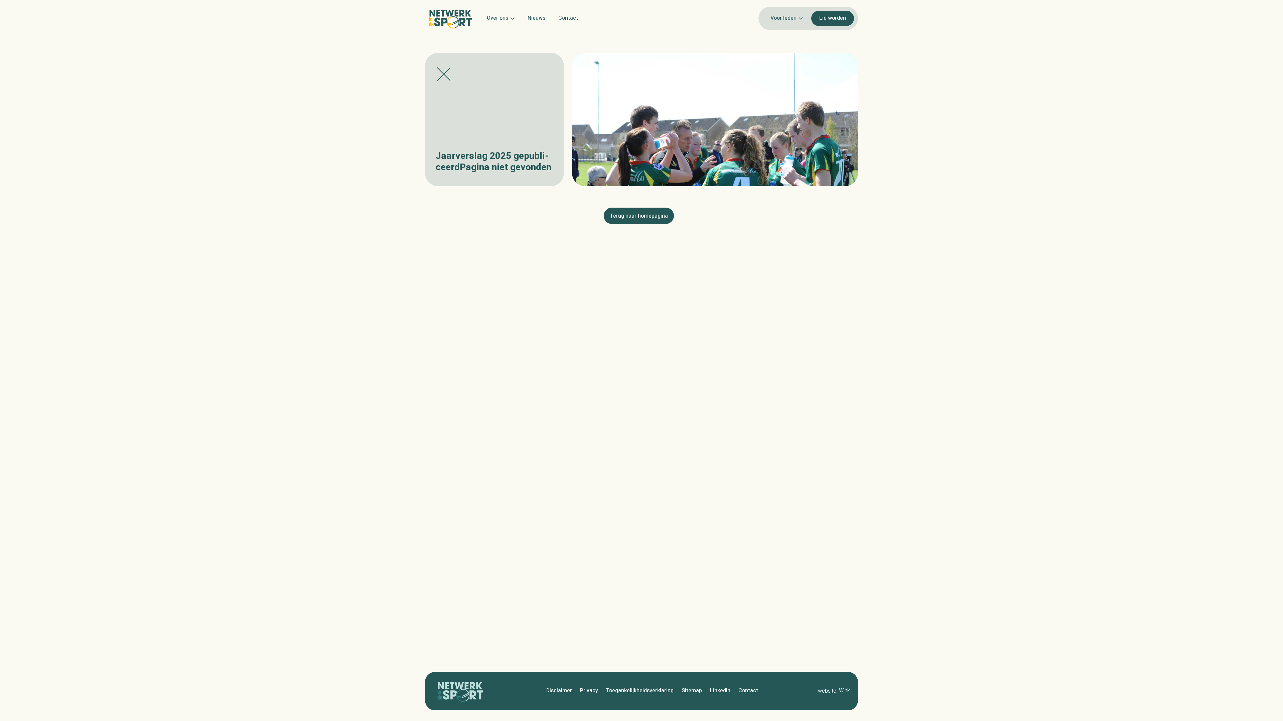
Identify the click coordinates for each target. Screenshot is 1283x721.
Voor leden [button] (783, 18)
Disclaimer (559, 691)
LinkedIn (720, 691)
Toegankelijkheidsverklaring (640, 691)
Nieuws (536, 18)
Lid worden (832, 18)
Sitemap (692, 691)
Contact (568, 18)
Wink (844, 691)
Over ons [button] (497, 18)
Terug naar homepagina (639, 216)
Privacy (589, 691)
